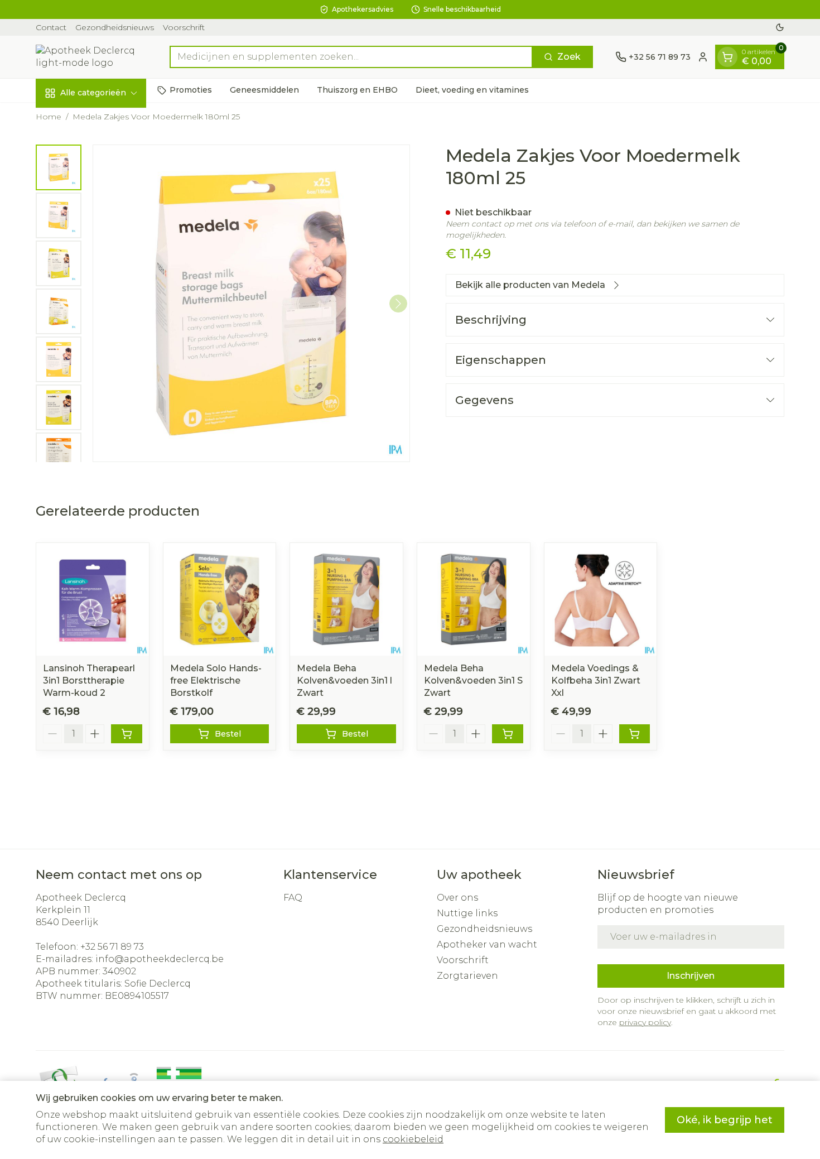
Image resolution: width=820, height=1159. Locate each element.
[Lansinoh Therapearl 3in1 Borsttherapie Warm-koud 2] (92, 599)
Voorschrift (184, 27)
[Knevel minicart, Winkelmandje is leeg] (727, 57)
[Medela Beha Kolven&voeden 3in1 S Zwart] (473, 599)
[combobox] (351, 57)
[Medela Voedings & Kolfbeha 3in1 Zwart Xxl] (600, 599)
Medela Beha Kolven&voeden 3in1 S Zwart (473, 680)
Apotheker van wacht (487, 944)
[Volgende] (398, 303)
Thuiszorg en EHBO (357, 90)
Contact (51, 27)
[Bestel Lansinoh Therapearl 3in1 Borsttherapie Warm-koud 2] (126, 733)
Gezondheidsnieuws (114, 27)
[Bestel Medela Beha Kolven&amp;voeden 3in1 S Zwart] (507, 733)
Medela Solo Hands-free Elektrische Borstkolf (216, 680)
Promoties (191, 90)
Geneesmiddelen (264, 90)
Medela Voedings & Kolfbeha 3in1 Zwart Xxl (595, 680)
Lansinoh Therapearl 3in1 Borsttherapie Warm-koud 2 (89, 680)
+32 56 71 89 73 (112, 946)
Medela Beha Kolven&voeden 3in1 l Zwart (344, 680)
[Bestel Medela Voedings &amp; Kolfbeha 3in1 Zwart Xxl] (634, 733)
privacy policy (645, 1022)
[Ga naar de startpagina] (91, 57)
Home (48, 117)
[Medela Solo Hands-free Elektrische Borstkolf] (219, 599)
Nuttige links (467, 913)
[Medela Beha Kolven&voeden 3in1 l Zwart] (346, 599)
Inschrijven (691, 975)
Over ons (457, 897)
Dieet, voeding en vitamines (472, 90)
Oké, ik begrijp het (725, 1120)
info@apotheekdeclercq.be (159, 959)
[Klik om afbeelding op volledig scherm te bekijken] (251, 303)
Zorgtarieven (467, 975)
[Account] (702, 56)
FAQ (292, 897)
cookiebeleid (413, 1139)
